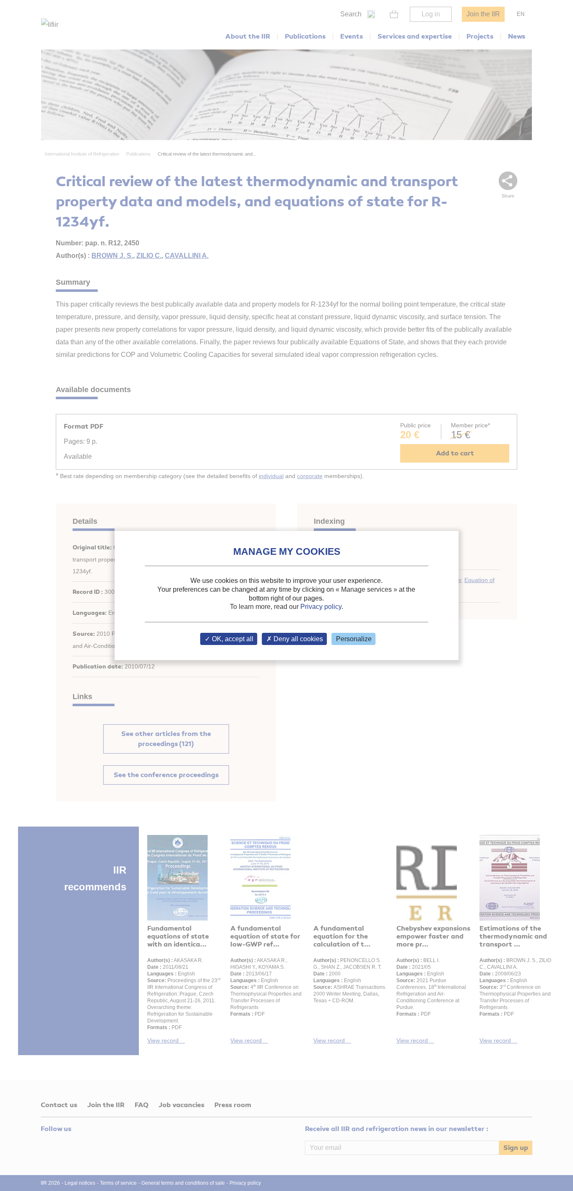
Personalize (354, 638)
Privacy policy (320, 606)
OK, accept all (231, 638)
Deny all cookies (297, 638)
